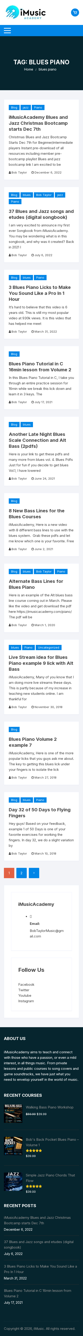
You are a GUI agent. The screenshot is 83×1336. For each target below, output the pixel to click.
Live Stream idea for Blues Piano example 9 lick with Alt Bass (41, 663)
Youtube (24, 995)
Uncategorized (48, 647)
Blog (14, 107)
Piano (38, 107)
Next (34, 873)
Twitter (23, 990)
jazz (26, 107)
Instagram (26, 1001)
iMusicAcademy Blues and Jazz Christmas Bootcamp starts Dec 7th (38, 123)
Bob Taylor (19, 172)
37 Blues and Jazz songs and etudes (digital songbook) (39, 1244)
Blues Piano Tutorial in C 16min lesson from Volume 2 (37, 1293)
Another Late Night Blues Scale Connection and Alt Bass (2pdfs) (37, 440)
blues (27, 195)
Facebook (26, 984)
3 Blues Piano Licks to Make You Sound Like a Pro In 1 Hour (40, 293)
